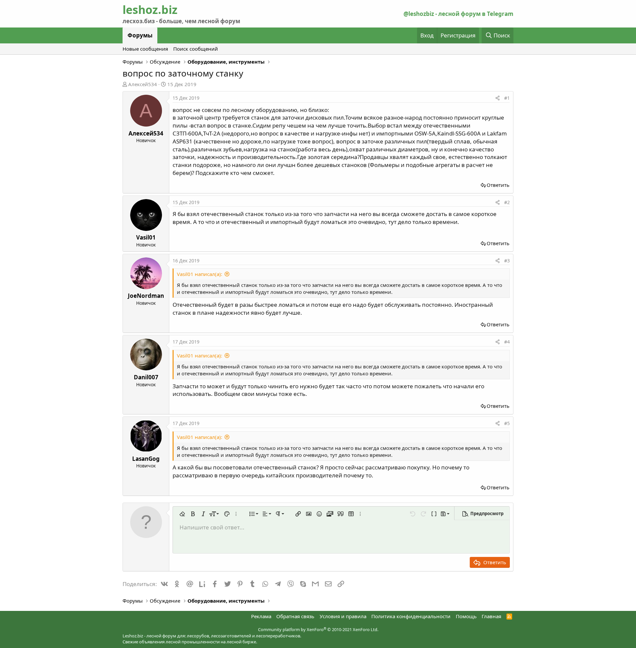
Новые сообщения (145, 48)
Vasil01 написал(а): (199, 274)
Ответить (498, 185)
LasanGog (146, 458)
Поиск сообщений (195, 48)
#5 (507, 423)
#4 (507, 342)
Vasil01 (146, 237)
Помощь (466, 616)
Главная (491, 616)
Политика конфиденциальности (410, 616)
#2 (507, 202)
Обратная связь (295, 616)
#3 (507, 260)
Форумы (140, 35)
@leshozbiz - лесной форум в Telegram (458, 14)
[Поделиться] (497, 98)
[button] (182, 514)
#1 (507, 98)
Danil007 (146, 377)
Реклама (261, 616)
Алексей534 (142, 84)
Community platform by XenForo (318, 629)
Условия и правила (343, 616)
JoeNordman (146, 295)
